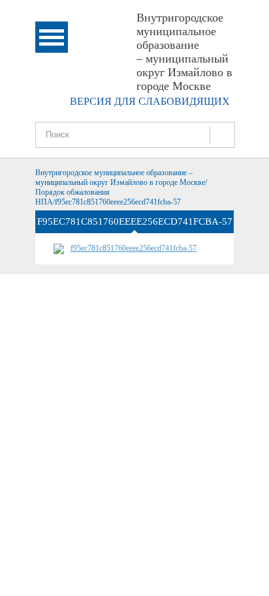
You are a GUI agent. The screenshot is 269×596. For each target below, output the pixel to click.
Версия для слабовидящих (150, 101)
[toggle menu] (51, 37)
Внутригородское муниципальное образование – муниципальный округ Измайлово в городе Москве (184, 51)
